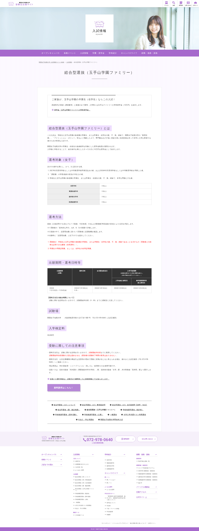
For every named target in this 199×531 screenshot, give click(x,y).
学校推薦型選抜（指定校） (133, 410)
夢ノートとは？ (111, 480)
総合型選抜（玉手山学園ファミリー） (86, 62)
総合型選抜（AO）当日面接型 (83, 483)
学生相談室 (110, 511)
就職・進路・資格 (149, 53)
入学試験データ (79, 515)
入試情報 (84, 53)
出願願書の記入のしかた (82, 464)
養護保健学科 (110, 463)
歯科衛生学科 (110, 466)
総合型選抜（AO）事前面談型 (93, 405)
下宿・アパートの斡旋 (113, 508)
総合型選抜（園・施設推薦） (69, 410)
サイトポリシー (106, 523)
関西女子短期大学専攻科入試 (111, 419)
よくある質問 (110, 489)
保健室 (108, 514)
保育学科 (109, 460)
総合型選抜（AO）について (64, 405)
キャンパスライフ (129, 53)
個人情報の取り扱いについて (138, 523)
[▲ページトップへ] (195, 527)
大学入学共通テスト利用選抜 (135, 415)
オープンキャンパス (50, 53)
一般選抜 (113, 415)
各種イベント (70, 53)
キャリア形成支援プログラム (146, 468)
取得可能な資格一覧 (144, 461)
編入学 (140, 483)
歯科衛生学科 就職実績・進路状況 (147, 477)
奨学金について (111, 502)
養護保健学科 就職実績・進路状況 (147, 474)
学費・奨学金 (98, 53)
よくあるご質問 (79, 470)
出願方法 (77, 461)
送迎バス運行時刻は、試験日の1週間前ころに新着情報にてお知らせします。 (79, 379)
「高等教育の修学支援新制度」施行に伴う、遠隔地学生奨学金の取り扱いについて (116, 498)
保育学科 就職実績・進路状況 (146, 471)
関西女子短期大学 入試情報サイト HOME (51, 62)
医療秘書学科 (110, 469)
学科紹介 (113, 53)
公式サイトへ (151, 523)
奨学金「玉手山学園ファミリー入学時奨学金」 (72, 110)
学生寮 (108, 505)
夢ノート (109, 483)
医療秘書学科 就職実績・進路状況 (147, 480)
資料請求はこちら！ (63, 388)
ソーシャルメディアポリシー (120, 523)
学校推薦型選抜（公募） (93, 415)
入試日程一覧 (79, 467)
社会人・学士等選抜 (86, 419)
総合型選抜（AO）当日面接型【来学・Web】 (129, 405)
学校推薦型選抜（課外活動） (66, 415)
